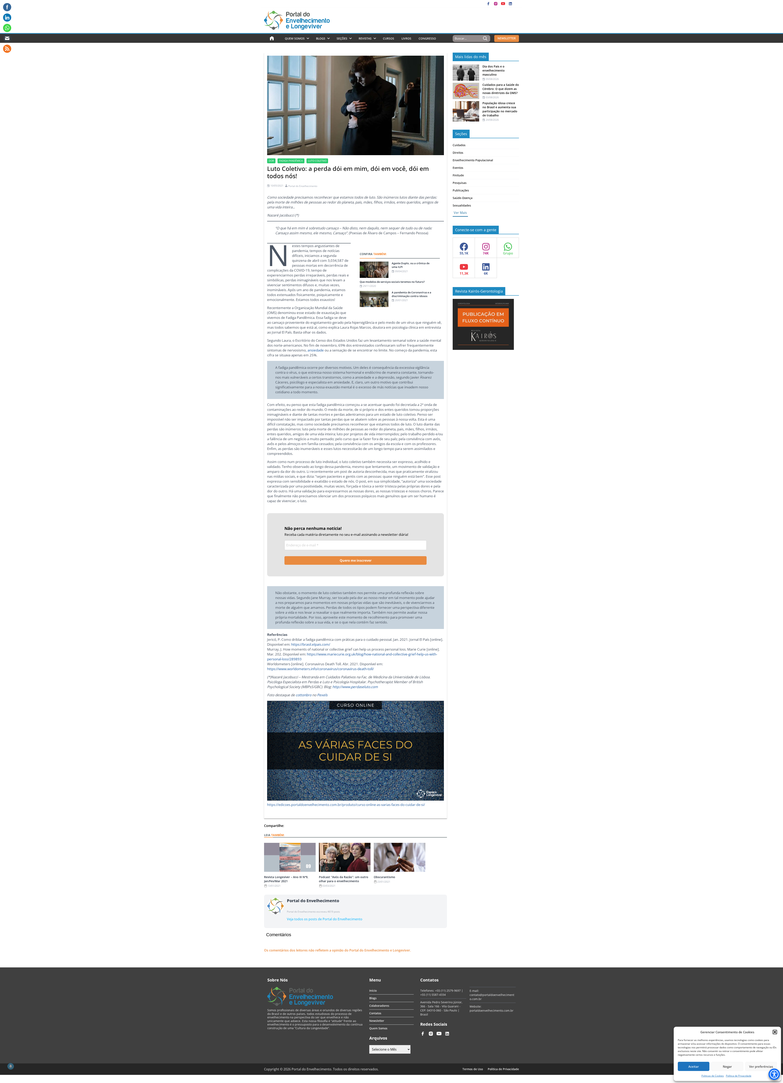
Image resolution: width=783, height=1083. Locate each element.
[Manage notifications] (10, 1066)
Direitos (458, 153)
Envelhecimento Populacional (473, 160)
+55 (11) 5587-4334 (433, 995)
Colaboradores (379, 1006)
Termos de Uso (472, 1069)
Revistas (365, 38)
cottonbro (303, 695)
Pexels (322, 695)
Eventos (458, 168)
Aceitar (693, 1066)
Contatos (375, 1013)
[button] (775, 1032)
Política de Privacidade (738, 1075)
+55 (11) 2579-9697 (448, 990)
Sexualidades (462, 205)
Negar (727, 1066)
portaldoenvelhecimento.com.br (491, 1010)
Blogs (320, 38)
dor (271, 160)
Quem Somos (295, 38)
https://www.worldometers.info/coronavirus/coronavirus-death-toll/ (320, 668)
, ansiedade (315, 350)
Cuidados (459, 145)
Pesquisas (460, 183)
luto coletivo (317, 160)
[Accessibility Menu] (774, 1074)
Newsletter (376, 1021)
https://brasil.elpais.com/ (310, 644)
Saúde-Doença (462, 198)
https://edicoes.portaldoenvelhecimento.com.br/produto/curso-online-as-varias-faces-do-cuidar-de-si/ (346, 804)
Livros (406, 38)
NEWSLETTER (507, 38)
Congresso (427, 38)
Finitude (458, 175)
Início (373, 990)
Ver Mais (460, 212)
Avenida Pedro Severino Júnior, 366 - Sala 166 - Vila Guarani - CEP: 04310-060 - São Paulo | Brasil (441, 1008)
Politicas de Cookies (712, 1075)
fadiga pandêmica (291, 160)
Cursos (388, 38)
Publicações (461, 190)
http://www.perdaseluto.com (355, 686)
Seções (342, 38)
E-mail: (474, 991)
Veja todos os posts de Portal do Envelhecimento (324, 919)
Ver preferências (761, 1066)
